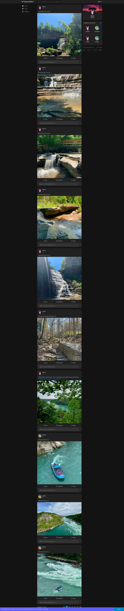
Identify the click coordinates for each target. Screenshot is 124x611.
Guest (92, 16)
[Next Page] (77, 607)
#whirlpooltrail (50, 379)
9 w (43, 8)
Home (26, 6)
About (84, 50)
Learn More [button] (45, 609)
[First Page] (64, 607)
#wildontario (57, 379)
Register (26, 11)
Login (25, 9)
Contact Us (95, 50)
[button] (48, 1)
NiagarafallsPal (28, 1)
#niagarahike (41, 379)
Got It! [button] (119, 609)
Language (100, 47)
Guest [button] (100, 1)
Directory (89, 50)
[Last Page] (80, 607)
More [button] (100, 50)
